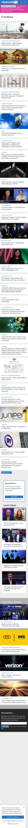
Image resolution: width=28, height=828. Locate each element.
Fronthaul (7, 16)
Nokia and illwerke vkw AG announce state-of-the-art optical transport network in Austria (13, 107)
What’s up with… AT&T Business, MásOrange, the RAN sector (11, 44)
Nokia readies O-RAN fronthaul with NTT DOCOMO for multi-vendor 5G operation (13, 389)
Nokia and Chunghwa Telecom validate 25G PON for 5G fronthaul (13, 218)
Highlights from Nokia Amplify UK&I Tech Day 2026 (13, 566)
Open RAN (4, 152)
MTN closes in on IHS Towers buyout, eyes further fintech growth (13, 650)
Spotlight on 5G (6, 240)
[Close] (24, 807)
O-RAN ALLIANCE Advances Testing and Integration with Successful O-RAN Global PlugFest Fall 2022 (13, 289)
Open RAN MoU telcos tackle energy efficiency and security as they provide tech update (13, 338)
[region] (13, 816)
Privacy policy (19, 499)
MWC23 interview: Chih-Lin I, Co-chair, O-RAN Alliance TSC (12, 269)
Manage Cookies (12, 823)
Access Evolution (6, 103)
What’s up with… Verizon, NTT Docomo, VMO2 (11, 676)
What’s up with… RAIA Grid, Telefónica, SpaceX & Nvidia (10, 625)
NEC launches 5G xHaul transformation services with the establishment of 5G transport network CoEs (12, 464)
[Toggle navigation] (25, 2)
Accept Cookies (13, 817)
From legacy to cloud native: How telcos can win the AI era (13, 545)
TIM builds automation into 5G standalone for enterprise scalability (13, 588)
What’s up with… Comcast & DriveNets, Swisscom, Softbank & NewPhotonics (12, 96)
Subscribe (14, 496)
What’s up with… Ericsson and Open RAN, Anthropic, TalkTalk (12, 183)
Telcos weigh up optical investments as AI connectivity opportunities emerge (13, 701)
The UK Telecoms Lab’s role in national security (13, 524)
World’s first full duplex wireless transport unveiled (11, 134)
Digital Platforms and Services (10, 41)
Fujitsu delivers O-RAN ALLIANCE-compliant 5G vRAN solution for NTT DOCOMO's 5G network (13, 156)
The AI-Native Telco (7, 673)
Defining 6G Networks (8, 66)
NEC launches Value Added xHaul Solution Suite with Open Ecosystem (13, 279)
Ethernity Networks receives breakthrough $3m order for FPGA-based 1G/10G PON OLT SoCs (12, 401)
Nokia (3, 131)
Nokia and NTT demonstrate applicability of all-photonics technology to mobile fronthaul (11, 144)
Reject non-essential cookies (13, 820)
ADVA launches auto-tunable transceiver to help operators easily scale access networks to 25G (13, 311)
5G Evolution (5, 459)
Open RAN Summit (6, 205)
